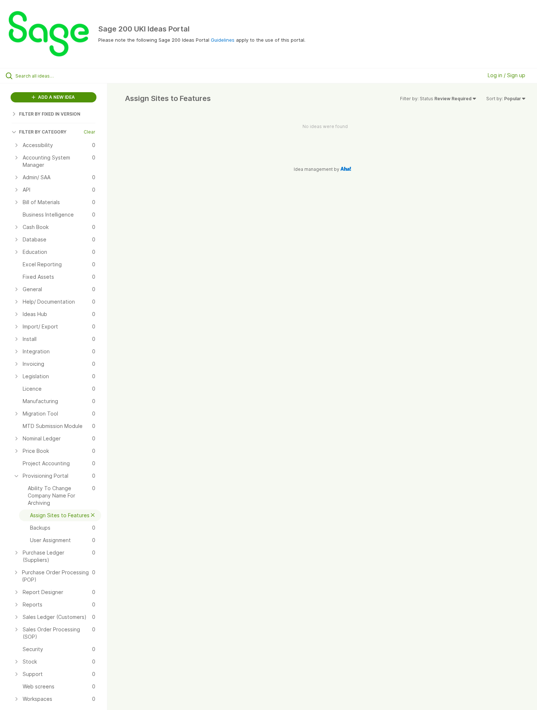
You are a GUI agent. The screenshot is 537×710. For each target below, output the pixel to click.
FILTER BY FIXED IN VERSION (49, 114)
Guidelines (223, 40)
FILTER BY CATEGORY (42, 132)
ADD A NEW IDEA (56, 97)
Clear (89, 132)
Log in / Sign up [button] (506, 75)
